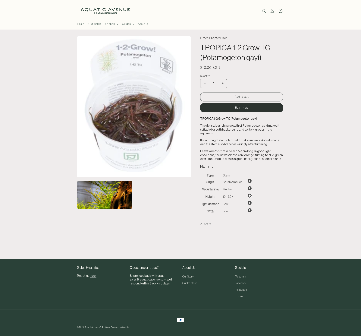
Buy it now (241, 107)
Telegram (240, 276)
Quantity (205, 76)
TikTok (239, 296)
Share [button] (207, 224)
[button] (111, 24)
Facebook (240, 283)
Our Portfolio (189, 283)
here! (93, 275)
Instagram (241, 290)
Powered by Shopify (120, 327)
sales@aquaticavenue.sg (147, 279)
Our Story (188, 276)
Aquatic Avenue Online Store (98, 327)
